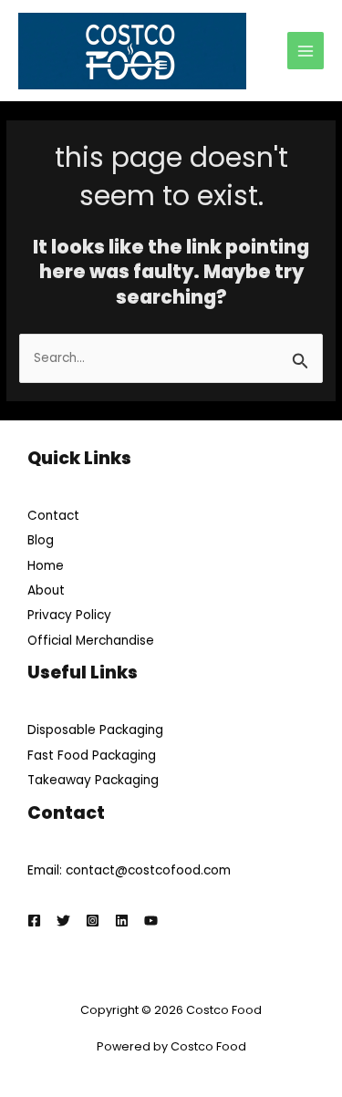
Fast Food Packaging (91, 755)
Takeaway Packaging (93, 780)
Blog (40, 540)
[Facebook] (34, 920)
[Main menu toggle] (306, 50)
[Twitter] (63, 920)
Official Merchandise (90, 640)
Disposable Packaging (95, 730)
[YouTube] (151, 920)
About (46, 590)
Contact (53, 515)
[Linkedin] (122, 920)
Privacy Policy (69, 615)
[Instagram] (92, 920)
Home (45, 565)
